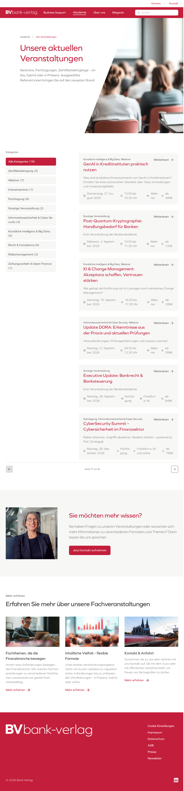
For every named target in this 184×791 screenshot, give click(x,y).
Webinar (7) (16, 180)
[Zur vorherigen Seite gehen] (9, 469)
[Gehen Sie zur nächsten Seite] (174, 469)
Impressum (155, 732)
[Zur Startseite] (21, 12)
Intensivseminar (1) (20, 189)
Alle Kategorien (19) (21, 161)
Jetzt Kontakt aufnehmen (90, 550)
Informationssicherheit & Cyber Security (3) (30, 220)
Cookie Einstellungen (161, 726)
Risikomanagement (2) (23, 254)
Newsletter (155, 758)
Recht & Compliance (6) (23, 245)
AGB (151, 745)
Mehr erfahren (15, 690)
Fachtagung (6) (18, 199)
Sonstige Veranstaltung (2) (25, 208)
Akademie (25, 37)
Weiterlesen (161, 159)
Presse (152, 752)
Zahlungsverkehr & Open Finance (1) (30, 266)
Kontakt (173, 3)
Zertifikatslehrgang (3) (23, 171)
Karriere (156, 3)
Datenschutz (156, 739)
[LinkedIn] (176, 780)
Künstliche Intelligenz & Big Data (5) (29, 233)
